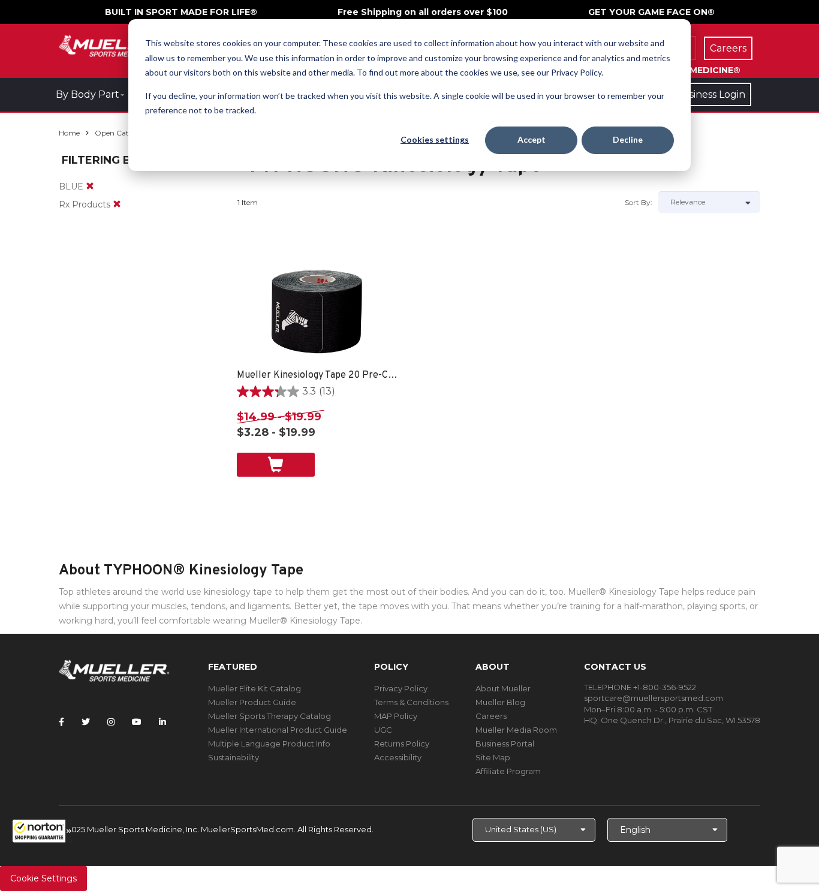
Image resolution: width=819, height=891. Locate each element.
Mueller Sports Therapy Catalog (269, 716)
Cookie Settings (43, 878)
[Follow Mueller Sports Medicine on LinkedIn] (162, 722)
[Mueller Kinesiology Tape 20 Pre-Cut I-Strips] (318, 309)
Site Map (492, 757)
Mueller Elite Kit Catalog (254, 688)
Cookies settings (435, 139)
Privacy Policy (400, 688)
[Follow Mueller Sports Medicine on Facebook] (61, 722)
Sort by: (638, 202)
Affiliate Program (508, 771)
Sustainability (233, 757)
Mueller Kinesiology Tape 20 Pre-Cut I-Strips (318, 375)
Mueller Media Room (516, 730)
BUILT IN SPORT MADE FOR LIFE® (181, 12)
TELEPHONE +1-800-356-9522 (640, 687)
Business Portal (504, 743)
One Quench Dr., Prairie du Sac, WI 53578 (680, 720)
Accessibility (397, 757)
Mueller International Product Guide (277, 730)
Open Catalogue (123, 132)
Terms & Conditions (411, 702)
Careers (491, 716)
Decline (628, 139)
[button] (42, 831)
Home (69, 132)
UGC (383, 730)
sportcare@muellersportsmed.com (653, 698)
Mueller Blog (500, 702)
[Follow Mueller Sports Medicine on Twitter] (86, 722)
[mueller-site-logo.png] (114, 44)
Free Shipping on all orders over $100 (423, 12)
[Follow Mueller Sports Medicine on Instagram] (111, 722)
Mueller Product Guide (252, 702)
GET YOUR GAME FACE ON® (651, 12)
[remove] (90, 186)
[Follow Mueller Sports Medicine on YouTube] (136, 722)
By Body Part (87, 94)
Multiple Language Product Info (269, 743)
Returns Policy (401, 743)
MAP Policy (395, 716)
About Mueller (503, 688)
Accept (531, 139)
